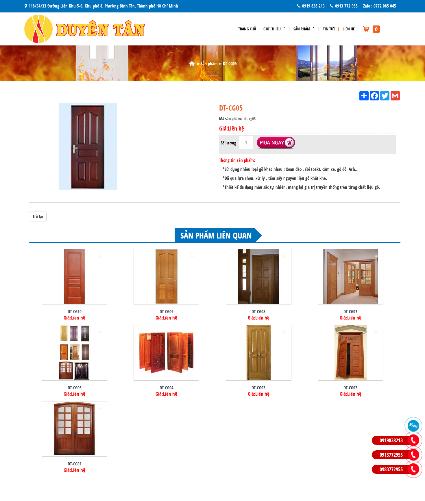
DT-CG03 (258, 387)
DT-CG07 (350, 311)
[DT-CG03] (258, 353)
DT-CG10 (75, 311)
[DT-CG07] (350, 276)
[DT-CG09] (166, 276)
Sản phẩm (301, 29)
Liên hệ (349, 29)
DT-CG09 (166, 311)
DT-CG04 (166, 387)
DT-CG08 (258, 311)
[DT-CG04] (166, 353)
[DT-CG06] (74, 353)
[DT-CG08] (258, 276)
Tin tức (329, 29)
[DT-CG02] (350, 353)
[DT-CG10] (74, 276)
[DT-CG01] (74, 429)
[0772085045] (413, 425)
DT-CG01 (75, 463)
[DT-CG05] (87, 146)
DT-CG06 (75, 387)
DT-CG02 (350, 387)
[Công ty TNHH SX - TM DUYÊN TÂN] (191, 63)
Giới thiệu (272, 29)
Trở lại (38, 216)
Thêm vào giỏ (275, 143)
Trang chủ (247, 29)
